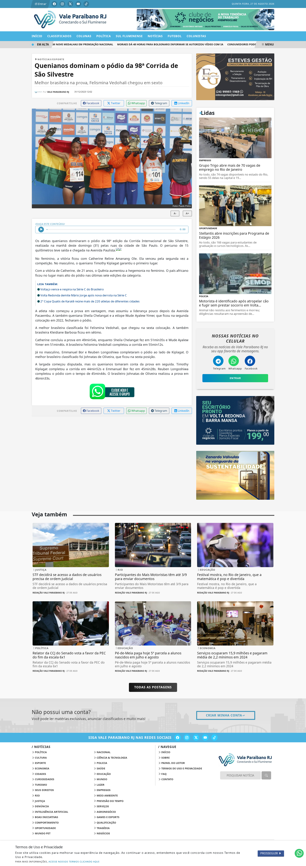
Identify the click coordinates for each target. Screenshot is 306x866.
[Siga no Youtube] (78, 4)
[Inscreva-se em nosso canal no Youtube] (205, 737)
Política (40, 752)
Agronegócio (106, 811)
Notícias (155, 36)
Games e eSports (107, 817)
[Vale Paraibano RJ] (71, 19)
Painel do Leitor (173, 763)
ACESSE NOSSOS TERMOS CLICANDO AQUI (74, 861)
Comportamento (46, 822)
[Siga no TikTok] (86, 4)
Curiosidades (44, 779)
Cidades (40, 774)
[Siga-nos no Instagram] (187, 737)
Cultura (40, 757)
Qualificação (106, 822)
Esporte (40, 763)
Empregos (103, 790)
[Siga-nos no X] (196, 737)
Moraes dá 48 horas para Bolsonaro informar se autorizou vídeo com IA (155, 44)
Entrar (42, 4)
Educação (103, 774)
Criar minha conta (224, 715)
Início (37, 36)
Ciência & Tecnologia (111, 757)
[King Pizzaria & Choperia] (235, 76)
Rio (37, 795)
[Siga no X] (70, 4)
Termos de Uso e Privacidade (181, 768)
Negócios (103, 833)
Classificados (59, 36)
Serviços (102, 806)
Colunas (83, 36)
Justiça (39, 801)
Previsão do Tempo (109, 801)
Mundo (101, 779)
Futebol (175, 36)
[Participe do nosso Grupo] (111, 392)
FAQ (163, 774)
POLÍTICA (103, 36)
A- (175, 213)
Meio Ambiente (107, 795)
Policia (101, 763)
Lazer (100, 784)
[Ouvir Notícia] (41, 229)
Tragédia (103, 828)
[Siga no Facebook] (54, 4)
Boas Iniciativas (46, 817)
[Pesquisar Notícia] (266, 775)
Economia (41, 768)
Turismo (40, 784)
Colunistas (196, 36)
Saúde (100, 768)
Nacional (103, 752)
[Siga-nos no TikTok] (214, 737)
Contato (167, 779)
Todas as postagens (153, 687)
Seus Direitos (44, 790)
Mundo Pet (42, 833)
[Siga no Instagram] (62, 4)
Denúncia (41, 806)
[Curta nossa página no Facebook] (177, 737)
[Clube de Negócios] (205, 19)
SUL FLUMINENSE (129, 36)
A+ (187, 213)
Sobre (165, 757)
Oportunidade (45, 828)
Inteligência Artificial (51, 811)
